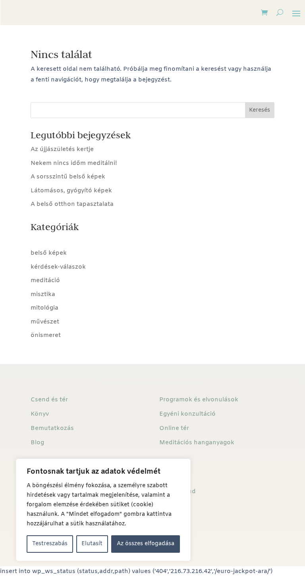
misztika (43, 294)
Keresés (259, 110)
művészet (45, 322)
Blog (37, 443)
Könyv (40, 414)
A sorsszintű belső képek (68, 177)
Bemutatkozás (52, 428)
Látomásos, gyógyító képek (71, 191)
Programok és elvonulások (198, 400)
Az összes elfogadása (145, 544)
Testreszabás (50, 544)
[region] (103, 510)
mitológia (44, 308)
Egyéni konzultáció (187, 414)
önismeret (46, 335)
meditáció (45, 281)
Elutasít (91, 544)
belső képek (49, 253)
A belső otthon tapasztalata (72, 204)
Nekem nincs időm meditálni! (74, 163)
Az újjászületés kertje (62, 149)
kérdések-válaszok (58, 267)
